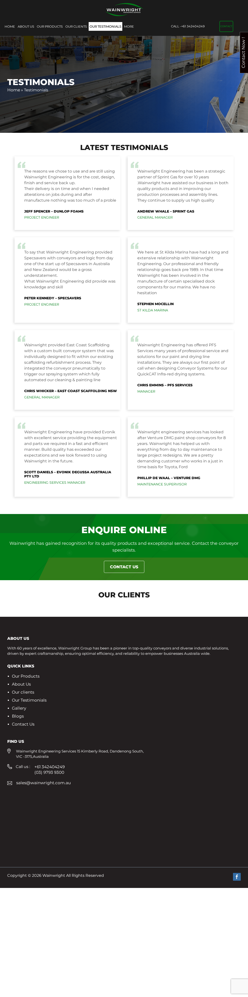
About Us (26, 26)
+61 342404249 (188, 26)
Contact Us (124, 566)
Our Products (50, 26)
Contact (226, 26)
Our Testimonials (105, 26)
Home (10, 26)
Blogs (18, 716)
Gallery (19, 708)
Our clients (76, 26)
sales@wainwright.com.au (43, 782)
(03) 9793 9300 (49, 772)
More (129, 26)
